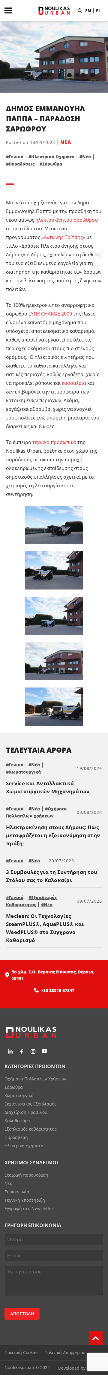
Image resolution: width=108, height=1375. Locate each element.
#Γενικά (14, 157)
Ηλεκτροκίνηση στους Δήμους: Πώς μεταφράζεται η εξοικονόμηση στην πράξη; (53, 835)
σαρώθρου (86, 220)
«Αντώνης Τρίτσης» (63, 237)
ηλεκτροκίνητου (53, 220)
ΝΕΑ (65, 142)
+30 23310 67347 (57, 990)
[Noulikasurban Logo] (54, 19)
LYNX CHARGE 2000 (49, 313)
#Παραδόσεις (20, 164)
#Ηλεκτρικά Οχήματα (51, 157)
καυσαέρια (74, 383)
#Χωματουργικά (23, 772)
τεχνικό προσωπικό (54, 442)
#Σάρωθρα (51, 164)
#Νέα (85, 157)
